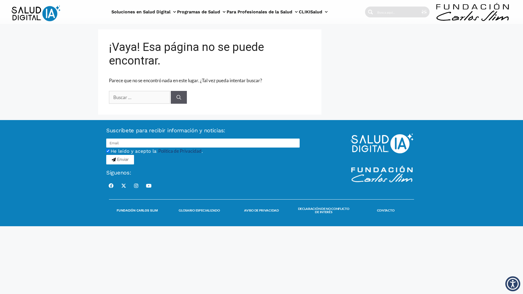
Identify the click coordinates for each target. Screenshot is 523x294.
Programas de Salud (198, 11)
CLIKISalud (310, 11)
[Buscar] (179, 97)
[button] (512, 283)
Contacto (386, 210)
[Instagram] (136, 186)
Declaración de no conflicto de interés (323, 210)
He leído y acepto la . (157, 151)
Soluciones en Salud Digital (141, 11)
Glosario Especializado (199, 210)
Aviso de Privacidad (261, 210)
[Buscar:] (140, 97)
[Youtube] (149, 186)
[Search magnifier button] (370, 12)
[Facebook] (111, 186)
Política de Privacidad (180, 151)
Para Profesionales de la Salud (259, 11)
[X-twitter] (124, 186)
